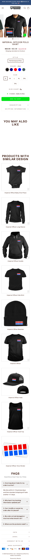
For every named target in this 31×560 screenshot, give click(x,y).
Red (15, 69)
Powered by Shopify (15, 558)
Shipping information (15, 109)
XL (19, 78)
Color (15, 66)
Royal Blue (19, 69)
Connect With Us (15, 541)
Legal (15, 536)
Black (7, 69)
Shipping (8, 51)
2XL (24, 78)
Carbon (23, 69)
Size (15, 75)
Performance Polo (15, 61)
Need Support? (15, 545)
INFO (15, 532)
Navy (11, 69)
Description (15, 105)
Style (15, 57)
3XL (15, 83)
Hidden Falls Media (15, 555)
